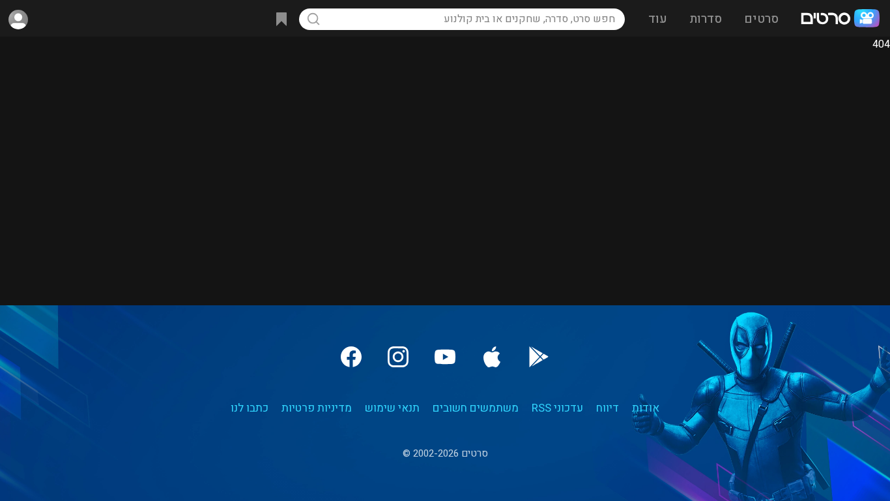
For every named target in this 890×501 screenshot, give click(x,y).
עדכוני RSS (557, 408)
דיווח (607, 408)
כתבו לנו (249, 408)
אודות (645, 408)
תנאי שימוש (392, 408)
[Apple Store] (492, 357)
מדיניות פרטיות (316, 408)
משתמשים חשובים (476, 408)
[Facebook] (351, 357)
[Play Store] (539, 357)
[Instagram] (398, 357)
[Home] (840, 19)
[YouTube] (445, 357)
